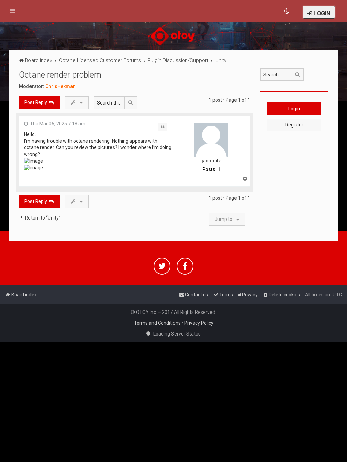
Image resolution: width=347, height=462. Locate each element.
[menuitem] (287, 11)
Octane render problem (60, 75)
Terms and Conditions (157, 323)
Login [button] (294, 108)
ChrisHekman (60, 86)
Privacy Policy (198, 323)
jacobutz (211, 160)
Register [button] (294, 125)
